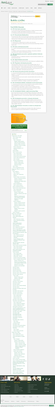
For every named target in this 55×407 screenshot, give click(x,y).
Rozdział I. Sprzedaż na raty (19, 260)
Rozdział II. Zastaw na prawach (19, 210)
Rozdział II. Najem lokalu (18, 278)
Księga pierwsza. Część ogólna (17, 135)
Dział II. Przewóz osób (17, 296)
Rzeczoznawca (23, 401)
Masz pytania (46, 391)
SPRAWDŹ (37, 16)
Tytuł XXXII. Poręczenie (30, 11)
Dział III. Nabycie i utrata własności (19, 176)
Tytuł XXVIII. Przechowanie (17, 306)
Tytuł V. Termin (15, 166)
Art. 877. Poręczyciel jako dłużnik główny (20, 35)
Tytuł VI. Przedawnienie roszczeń (18, 167)
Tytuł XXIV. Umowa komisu (17, 292)
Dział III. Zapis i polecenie (18, 351)
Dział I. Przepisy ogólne (17, 153)
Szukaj (50, 4)
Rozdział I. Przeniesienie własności (20, 178)
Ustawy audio (19, 118)
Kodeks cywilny (15, 11)
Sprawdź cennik (17, 115)
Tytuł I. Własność (16, 171)
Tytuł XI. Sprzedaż (16, 251)
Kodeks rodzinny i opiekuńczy (18, 387)
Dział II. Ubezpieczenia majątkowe (19, 303)
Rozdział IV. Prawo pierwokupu (19, 265)
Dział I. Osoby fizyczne (17, 139)
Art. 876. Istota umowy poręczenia (18, 29)
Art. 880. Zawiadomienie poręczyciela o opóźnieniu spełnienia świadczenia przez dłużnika (26, 54)
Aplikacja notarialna (30, 387)
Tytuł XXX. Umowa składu (17, 311)
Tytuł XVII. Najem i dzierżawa (18, 274)
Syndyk (29, 390)
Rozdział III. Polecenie (18, 355)
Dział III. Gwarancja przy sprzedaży (19, 257)
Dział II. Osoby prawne (17, 146)
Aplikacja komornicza (31, 386)
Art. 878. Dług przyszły (16, 40)
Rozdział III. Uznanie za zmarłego (19, 145)
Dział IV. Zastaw (16, 206)
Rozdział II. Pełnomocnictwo (19, 163)
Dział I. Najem (16, 275)
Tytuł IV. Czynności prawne (17, 152)
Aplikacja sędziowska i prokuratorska (33, 389)
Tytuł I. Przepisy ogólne (17, 215)
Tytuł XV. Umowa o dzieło (17, 271)
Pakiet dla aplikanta (3, 384)
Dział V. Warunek (16, 159)
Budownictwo (7, 401)
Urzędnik (18, 401)
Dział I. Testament (17, 338)
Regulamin (30, 396)
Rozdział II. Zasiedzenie (18, 179)
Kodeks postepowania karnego (5, 392)
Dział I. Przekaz (16, 329)
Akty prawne (10, 11)
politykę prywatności (21, 406)
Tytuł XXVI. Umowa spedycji (17, 299)
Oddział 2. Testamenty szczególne (20, 344)
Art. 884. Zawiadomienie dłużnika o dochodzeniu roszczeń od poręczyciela (26, 82)
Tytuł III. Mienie (15, 150)
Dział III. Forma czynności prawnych (20, 156)
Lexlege (1, 401)
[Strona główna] (2, 8)
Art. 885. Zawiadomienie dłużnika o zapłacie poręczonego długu (24, 91)
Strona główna (6, 11)
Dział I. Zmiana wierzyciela (18, 246)
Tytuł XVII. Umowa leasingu (18, 281)
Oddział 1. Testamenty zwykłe (20, 343)
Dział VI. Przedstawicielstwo (18, 160)
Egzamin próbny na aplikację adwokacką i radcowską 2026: (17, 130)
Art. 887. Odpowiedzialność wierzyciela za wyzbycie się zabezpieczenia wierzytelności (26, 106)
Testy (17, 117)
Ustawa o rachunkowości (4, 390)
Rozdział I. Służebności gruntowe (19, 202)
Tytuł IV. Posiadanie (16, 212)
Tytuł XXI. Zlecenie (16, 286)
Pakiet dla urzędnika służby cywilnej (5, 386)
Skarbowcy (12, 401)
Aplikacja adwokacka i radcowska (32, 384)
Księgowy (29, 392)
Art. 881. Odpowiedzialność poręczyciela (19, 59)
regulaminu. (8, 406)
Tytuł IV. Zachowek (16, 358)
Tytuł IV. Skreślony (16, 225)
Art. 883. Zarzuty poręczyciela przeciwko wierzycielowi (22, 71)
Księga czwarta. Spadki (16, 332)
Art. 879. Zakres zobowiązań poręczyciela (19, 46)
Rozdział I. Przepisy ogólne (18, 192)
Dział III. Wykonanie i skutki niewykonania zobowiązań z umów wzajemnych (19, 240)
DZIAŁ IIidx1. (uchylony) (18, 256)
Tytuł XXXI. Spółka (16, 312)
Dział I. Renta (16, 321)
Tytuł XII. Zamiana (16, 267)
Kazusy (18, 120)
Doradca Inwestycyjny (31, 401)
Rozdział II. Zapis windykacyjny (19, 353)
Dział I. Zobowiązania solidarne (19, 219)
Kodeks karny (16, 384)
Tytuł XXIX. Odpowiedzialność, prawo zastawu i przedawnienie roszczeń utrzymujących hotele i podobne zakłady (19, 309)
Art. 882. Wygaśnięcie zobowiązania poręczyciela (21, 63)
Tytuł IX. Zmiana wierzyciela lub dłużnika (19, 245)
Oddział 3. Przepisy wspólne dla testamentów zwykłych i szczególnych (20, 347)
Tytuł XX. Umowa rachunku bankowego (19, 285)
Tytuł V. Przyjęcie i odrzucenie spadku (19, 359)
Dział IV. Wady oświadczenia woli (19, 157)
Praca (37, 396)
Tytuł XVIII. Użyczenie (16, 282)
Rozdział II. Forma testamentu (19, 341)
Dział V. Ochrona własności (18, 185)
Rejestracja (47, 1)
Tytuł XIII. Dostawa (16, 268)
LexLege (18, 121)
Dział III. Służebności (17, 201)
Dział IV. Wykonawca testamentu (19, 356)
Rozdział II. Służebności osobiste (19, 204)
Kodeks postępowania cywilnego (5, 389)
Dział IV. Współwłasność (18, 183)
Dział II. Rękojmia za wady (18, 254)
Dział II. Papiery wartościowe (18, 330)
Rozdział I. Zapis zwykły (18, 352)
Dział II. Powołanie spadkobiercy (19, 349)
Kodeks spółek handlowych (18, 389)
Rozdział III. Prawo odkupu (18, 264)
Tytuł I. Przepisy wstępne (17, 137)
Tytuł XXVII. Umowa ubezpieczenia (19, 300)
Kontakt (24, 396)
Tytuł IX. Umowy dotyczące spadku (18, 370)
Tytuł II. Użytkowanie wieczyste (18, 186)
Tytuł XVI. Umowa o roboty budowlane (19, 272)
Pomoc (10, 396)
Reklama (17, 396)
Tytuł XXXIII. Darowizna (17, 315)
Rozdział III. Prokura (17, 164)
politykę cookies (16, 406)
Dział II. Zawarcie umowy (18, 154)
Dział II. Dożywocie (17, 322)
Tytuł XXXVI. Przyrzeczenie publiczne (19, 325)
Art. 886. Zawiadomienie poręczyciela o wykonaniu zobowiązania (24, 98)
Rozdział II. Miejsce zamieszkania (19, 143)
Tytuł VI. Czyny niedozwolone (18, 228)
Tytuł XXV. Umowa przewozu (18, 293)
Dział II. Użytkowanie (17, 190)
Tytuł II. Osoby (15, 138)
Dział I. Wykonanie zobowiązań (19, 234)
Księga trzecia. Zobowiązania (22, 11)
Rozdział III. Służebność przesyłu (19, 205)
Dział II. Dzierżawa (17, 279)
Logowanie (51, 1)
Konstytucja (16, 392)
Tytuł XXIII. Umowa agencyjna (18, 290)
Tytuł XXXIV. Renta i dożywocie (18, 319)
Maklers (37, 401)
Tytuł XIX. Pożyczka (16, 284)
